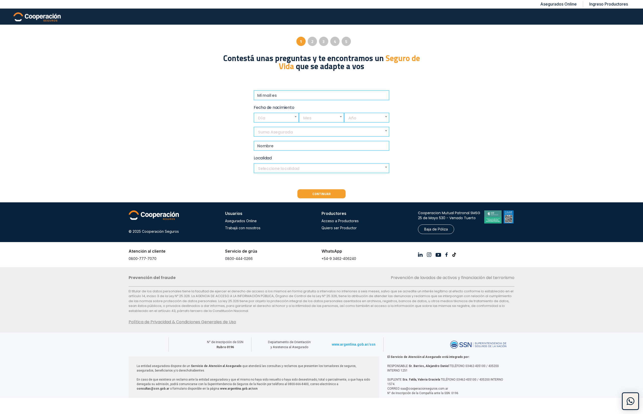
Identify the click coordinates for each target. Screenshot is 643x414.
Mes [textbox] (307, 118)
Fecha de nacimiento (274, 107)
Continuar (321, 193)
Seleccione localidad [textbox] (278, 168)
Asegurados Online (241, 221)
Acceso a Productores (340, 221)
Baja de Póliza (436, 229)
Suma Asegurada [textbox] (275, 132)
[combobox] (276, 118)
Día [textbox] (261, 118)
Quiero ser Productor (339, 228)
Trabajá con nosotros (242, 228)
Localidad (263, 158)
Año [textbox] (352, 118)
